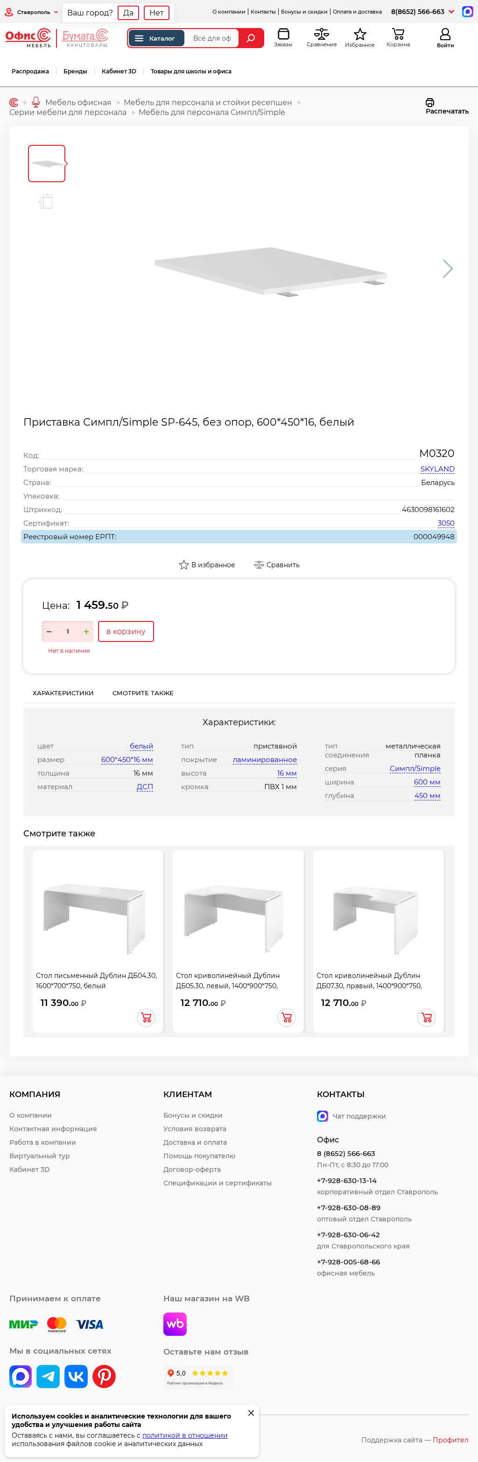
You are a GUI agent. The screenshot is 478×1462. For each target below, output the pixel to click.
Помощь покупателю (199, 1156)
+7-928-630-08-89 (348, 1207)
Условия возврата (194, 1129)
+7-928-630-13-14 (347, 1180)
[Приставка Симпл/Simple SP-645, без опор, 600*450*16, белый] (267, 268)
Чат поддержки (359, 1116)
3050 (446, 523)
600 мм (427, 781)
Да (128, 12)
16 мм (287, 773)
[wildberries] (175, 1325)
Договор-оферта (192, 1169)
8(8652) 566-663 (417, 11)
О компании (229, 11)
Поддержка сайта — (415, 1440)
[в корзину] (146, 1017)
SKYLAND (438, 468)
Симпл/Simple (415, 768)
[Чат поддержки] (467, 11)
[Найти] (251, 38)
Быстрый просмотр (98, 902)
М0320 (437, 453)
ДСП (145, 786)
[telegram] (48, 1377)
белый (141, 746)
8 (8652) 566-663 (346, 1153)
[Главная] (13, 102)
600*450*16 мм (127, 759)
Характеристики (63, 693)
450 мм (428, 795)
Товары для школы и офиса (191, 71)
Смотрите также (143, 693)
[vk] (20, 1377)
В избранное (213, 565)
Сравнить (283, 565)
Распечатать (447, 111)
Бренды (75, 71)
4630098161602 (428, 509)
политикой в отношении (185, 1435)
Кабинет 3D (119, 71)
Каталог (162, 38)
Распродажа (30, 71)
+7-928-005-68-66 (348, 1261)
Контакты (263, 11)
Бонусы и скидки (304, 11)
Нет (156, 12)
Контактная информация (53, 1129)
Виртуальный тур (39, 1156)
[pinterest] (104, 1377)
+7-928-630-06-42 (348, 1234)
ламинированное (265, 759)
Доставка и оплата (195, 1142)
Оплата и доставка (357, 11)
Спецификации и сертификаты (217, 1183)
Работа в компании (42, 1142)
